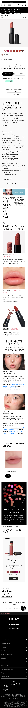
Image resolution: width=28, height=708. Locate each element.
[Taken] (10, 572)
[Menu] (25, 5)
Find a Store (4, 650)
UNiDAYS (3, 658)
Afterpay (3, 673)
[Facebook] (9, 684)
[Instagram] (16, 684)
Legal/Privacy (18, 694)
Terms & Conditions (8, 695)
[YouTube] (14, 684)
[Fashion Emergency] (13, 572)
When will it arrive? (14, 94)
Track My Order (14, 624)
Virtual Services (5, 662)
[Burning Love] (15, 572)
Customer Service (5, 643)
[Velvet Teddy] (8, 572)
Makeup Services (5, 665)
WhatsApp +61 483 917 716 (8, 636)
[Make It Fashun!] (17, 572)
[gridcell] (5, 51)
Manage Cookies (9, 694)
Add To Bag (13, 578)
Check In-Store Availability (14, 89)
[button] (25, 5)
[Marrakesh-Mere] (19, 572)
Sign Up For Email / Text (7, 669)
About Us (3, 647)
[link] (8, 476)
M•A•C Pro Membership (7, 654)
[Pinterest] (19, 684)
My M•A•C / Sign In (6, 639)
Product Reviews (5, 676)
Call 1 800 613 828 (14, 628)
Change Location (19, 695)
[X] (11, 684)
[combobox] (14, 55)
